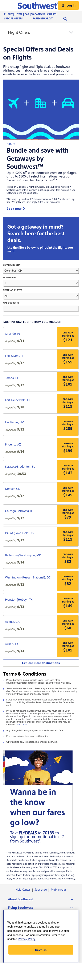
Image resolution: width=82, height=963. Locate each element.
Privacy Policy (27, 939)
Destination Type (12, 289)
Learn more (21, 724)
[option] (41, 32)
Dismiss (41, 950)
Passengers (19, 277)
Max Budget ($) (11, 302)
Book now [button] (14, 209)
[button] (41, 5)
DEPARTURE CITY (11, 264)
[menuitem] (34, 14)
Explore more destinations (41, 663)
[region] (41, 936)
